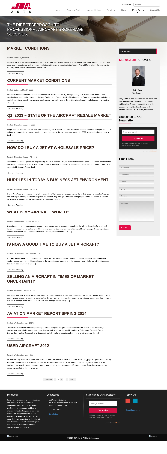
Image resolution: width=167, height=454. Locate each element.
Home (57, 10)
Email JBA (53, 414)
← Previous (48, 379)
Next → (72, 379)
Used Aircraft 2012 (28, 346)
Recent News (125, 51)
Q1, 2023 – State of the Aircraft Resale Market (59, 115)
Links (123, 10)
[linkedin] (135, 401)
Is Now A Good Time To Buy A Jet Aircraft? (53, 244)
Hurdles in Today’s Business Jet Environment (57, 180)
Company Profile (74, 10)
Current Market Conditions (38, 80)
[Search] (157, 5)
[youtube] (128, 401)
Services (111, 10)
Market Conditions (28, 48)
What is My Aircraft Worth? (38, 212)
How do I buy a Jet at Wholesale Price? (50, 147)
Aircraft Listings (94, 10)
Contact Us (155, 10)
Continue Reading (15, 73)
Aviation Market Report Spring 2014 (47, 313)
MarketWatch (138, 10)
